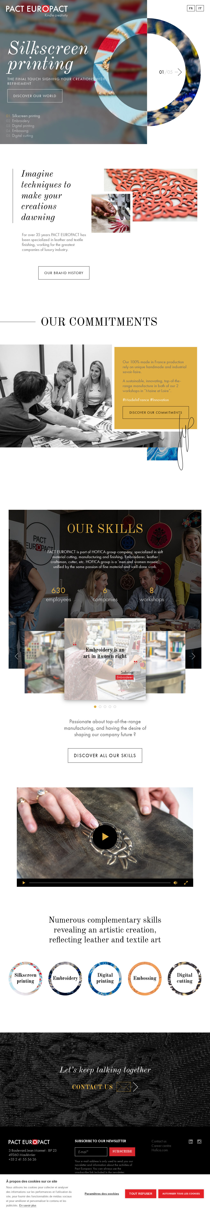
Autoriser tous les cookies (181, 1193)
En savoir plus (27, 1205)
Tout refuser (140, 1193)
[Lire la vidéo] (105, 837)
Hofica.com (160, 1150)
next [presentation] (179, 75)
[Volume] (176, 883)
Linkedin (191, 1142)
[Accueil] (37, 8)
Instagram (199, 1142)
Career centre (161, 1145)
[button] (95, 706)
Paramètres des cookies (102, 1193)
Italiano (200, 8)
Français (191, 8)
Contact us (92, 1088)
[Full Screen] (186, 883)
